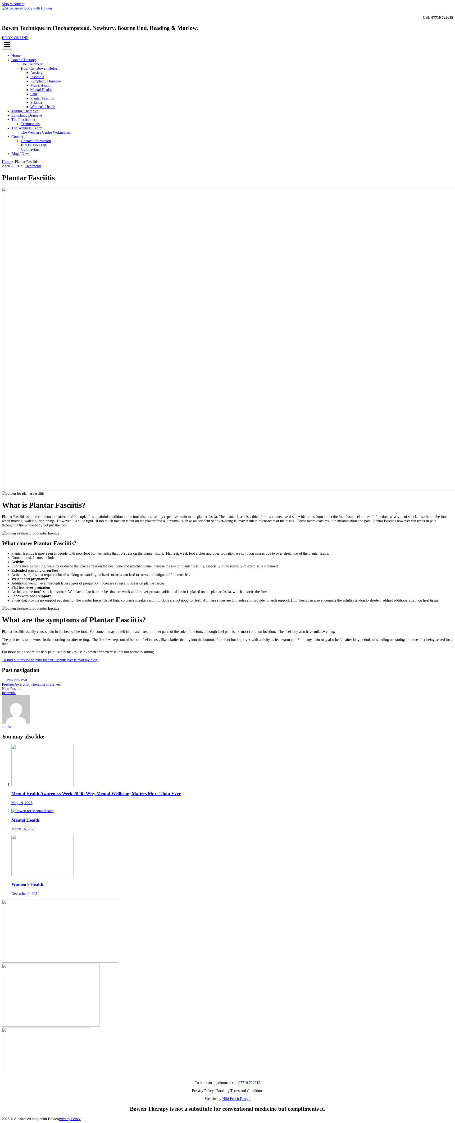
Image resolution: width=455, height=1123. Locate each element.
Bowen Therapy (23, 60)
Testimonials (30, 124)
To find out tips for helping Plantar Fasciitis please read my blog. (50, 660)
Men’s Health (40, 85)
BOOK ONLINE (34, 145)
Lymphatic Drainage (45, 81)
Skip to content (13, 4)
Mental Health (41, 90)
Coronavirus (30, 149)
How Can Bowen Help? (39, 68)
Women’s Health (42, 107)
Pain (33, 94)
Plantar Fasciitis (42, 98)
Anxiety (36, 73)
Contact (17, 137)
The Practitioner (23, 120)
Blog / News (20, 154)
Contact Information (36, 141)
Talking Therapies (24, 111)
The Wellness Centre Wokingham (46, 132)
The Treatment (32, 64)
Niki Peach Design (236, 1099)
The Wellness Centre (26, 128)
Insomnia (37, 77)
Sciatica (36, 102)
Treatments (33, 166)
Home (16, 56)
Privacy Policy (70, 1119)
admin (6, 727)
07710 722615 (249, 1083)
